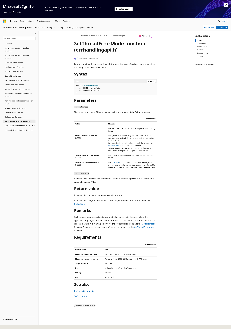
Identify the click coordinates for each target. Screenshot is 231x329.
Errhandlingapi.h (118, 36)
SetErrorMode (113, 145)
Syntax (199, 40)
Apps (93, 36)
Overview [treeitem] (8, 43)
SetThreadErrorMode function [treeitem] (17, 121)
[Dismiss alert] (226, 5)
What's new (209, 27)
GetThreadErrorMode (144, 227)
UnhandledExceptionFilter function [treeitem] (19, 130)
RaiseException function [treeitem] (14, 85)
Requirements (202, 53)
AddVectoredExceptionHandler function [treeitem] (17, 57)
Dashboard (222, 27)
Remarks (200, 50)
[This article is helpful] (216, 64)
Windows (84, 36)
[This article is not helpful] (219, 64)
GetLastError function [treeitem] (13, 76)
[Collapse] (35, 34)
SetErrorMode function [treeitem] (14, 112)
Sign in (225, 21)
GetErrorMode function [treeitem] (14, 71)
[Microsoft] (4, 21)
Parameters (201, 43)
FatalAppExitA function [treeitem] (14, 63)
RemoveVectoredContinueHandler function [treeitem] (18, 95)
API (107, 36)
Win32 (100, 36)
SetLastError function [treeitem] (13, 117)
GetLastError (80, 204)
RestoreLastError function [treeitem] (15, 108)
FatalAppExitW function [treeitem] (14, 67)
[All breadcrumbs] (76, 36)
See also (200, 56)
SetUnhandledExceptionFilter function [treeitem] (20, 126)
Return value (202, 47)
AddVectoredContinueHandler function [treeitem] (17, 49)
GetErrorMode (148, 223)
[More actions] (155, 36)
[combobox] (19, 38)
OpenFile (115, 162)
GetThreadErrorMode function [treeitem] (17, 80)
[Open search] (219, 21)
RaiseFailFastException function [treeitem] (17, 89)
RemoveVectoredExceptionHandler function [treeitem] (19, 102)
